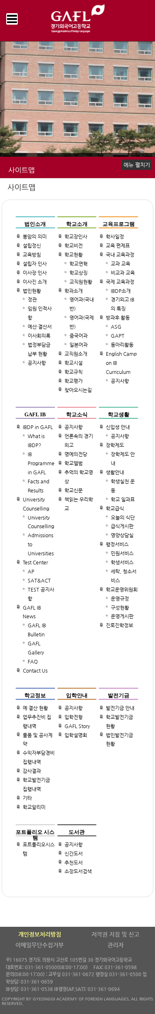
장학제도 (115, 445)
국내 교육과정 (120, 255)
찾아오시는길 (78, 390)
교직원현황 (80, 282)
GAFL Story (77, 726)
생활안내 (115, 472)
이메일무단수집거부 (39, 945)
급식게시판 (122, 526)
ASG (116, 326)
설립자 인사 (35, 264)
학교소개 (77, 224)
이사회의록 (39, 336)
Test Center (35, 562)
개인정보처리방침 (39, 934)
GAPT (117, 336)
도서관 (77, 831)
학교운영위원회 (122, 589)
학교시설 (73, 363)
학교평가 (73, 381)
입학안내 (77, 695)
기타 (27, 798)
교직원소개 (75, 354)
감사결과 (32, 771)
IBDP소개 (121, 291)
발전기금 (118, 695)
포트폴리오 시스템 (35, 834)
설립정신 (32, 245)
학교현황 (73, 255)
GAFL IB (35, 414)
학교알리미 (34, 807)
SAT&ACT (39, 580)
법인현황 (32, 291)
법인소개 (35, 224)
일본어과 (78, 345)
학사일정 (115, 236)
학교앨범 (73, 463)
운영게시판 (122, 617)
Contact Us (35, 670)
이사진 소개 (35, 282)
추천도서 (73, 862)
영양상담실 (122, 535)
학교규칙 (73, 372)
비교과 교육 (123, 273)
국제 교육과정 (120, 282)
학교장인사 (75, 236)
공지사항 (37, 363)
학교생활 (118, 414)
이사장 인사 (35, 273)
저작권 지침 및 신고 (115, 934)
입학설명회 (75, 735)
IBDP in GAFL (38, 427)
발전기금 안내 (120, 708)
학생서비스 (122, 562)
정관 (32, 300)
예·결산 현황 (35, 708)
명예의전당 (75, 454)
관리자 (115, 945)
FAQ (33, 661)
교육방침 (32, 255)
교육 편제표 (118, 245)
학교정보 (35, 695)
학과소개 (73, 291)
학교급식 (115, 508)
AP (31, 571)
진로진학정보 (119, 626)
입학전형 (73, 717)
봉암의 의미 (35, 236)
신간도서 (73, 853)
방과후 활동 (118, 318)
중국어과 (78, 336)
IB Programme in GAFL (41, 463)
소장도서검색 (78, 872)
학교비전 (73, 245)
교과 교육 (120, 264)
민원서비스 (122, 553)
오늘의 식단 (123, 517)
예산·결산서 (40, 326)
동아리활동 (122, 345)
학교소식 (77, 414)
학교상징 (78, 273)
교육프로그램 (119, 224)
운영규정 (120, 598)
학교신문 (73, 490)
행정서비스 (117, 544)
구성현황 (120, 607)
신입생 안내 (118, 427)
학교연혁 (78, 264)
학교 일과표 (123, 499)
